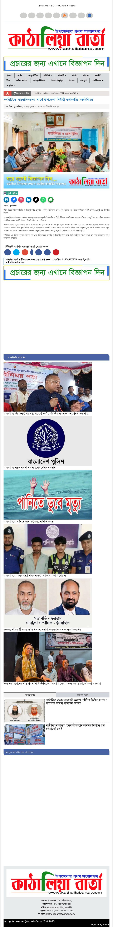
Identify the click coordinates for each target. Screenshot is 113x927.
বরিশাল (74, 75)
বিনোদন (71, 80)
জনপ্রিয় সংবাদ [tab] (82, 694)
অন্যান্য (9, 85)
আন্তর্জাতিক (33, 75)
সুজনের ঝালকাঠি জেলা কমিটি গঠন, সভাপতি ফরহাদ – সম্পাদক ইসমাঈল (42, 630)
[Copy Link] (51, 200)
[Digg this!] (47, 252)
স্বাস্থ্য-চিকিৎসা (39, 80)
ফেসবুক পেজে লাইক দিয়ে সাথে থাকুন (19, 752)
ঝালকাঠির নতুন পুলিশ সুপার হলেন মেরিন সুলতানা (30, 468)
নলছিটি (26, 93)
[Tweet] (16, 252)
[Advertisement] (56, 316)
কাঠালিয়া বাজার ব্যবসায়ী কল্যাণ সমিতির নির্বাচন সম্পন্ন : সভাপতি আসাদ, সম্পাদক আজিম (76, 701)
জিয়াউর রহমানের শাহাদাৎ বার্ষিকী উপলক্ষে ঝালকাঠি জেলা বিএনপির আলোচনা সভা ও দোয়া (52, 684)
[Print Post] (6, 200)
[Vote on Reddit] (38, 252)
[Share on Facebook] (7, 252)
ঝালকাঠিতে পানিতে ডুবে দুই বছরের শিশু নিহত (28, 522)
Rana (106, 924)
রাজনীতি (98, 75)
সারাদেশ (86, 75)
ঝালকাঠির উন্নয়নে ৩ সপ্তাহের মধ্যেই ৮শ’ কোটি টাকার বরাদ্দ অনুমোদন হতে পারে (46, 414)
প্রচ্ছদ (8, 75)
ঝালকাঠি (61, 75)
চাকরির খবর (97, 80)
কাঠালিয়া (47, 75)
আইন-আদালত (21, 80)
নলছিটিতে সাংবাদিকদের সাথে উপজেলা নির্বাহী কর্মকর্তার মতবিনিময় (48, 99)
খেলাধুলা (83, 80)
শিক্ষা (8, 80)
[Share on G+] (25, 252)
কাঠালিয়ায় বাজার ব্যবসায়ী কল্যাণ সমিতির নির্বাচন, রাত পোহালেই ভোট (75, 727)
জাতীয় (20, 75)
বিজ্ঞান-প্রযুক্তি (57, 80)
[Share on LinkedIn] (31, 252)
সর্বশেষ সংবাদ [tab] (30, 694)
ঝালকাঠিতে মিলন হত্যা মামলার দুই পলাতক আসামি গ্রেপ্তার (35, 576)
